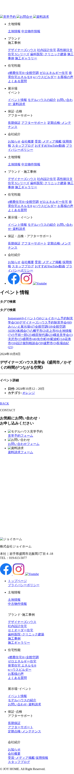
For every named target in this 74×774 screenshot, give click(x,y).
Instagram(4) (16, 318)
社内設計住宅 (46, 50)
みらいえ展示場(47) (21, 326)
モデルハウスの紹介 (42, 100)
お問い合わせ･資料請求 (24, 704)
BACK (4, 403)
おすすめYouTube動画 (50, 145)
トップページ (17, 581)
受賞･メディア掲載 (48, 141)
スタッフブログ (23, 145)
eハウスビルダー (45, 77)
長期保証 (14, 122)
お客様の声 (65, 77)
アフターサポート (34, 122)
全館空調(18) (44, 326)
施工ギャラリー (26, 58)
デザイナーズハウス (22, 50)
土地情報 (14, 31)
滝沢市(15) (15, 339)
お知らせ (14, 141)
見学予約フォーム (20, 435)
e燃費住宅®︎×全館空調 (23, 73)
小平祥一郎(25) (21, 335)
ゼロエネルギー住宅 (53, 73)
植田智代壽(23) (42, 335)
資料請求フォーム (20, 452)
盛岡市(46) (29, 339)
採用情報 (42, 757)
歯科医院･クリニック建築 (48, 54)
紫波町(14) (57, 339)
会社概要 (27, 141)
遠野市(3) (49, 343)
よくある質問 (17, 81)
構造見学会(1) (63, 335)
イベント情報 (17, 100)
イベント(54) (32, 318)
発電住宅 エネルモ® (22, 665)
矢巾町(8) (43, 339)
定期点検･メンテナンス (24, 731)
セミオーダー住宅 (20, 630)
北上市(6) (52, 330)
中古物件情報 (30, 31)
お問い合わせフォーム (23, 444)
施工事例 (14, 638)
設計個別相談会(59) (29, 343)
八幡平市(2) (38, 330)
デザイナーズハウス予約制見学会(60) (45, 322)
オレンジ (28, 392)
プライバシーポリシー (23, 585)
